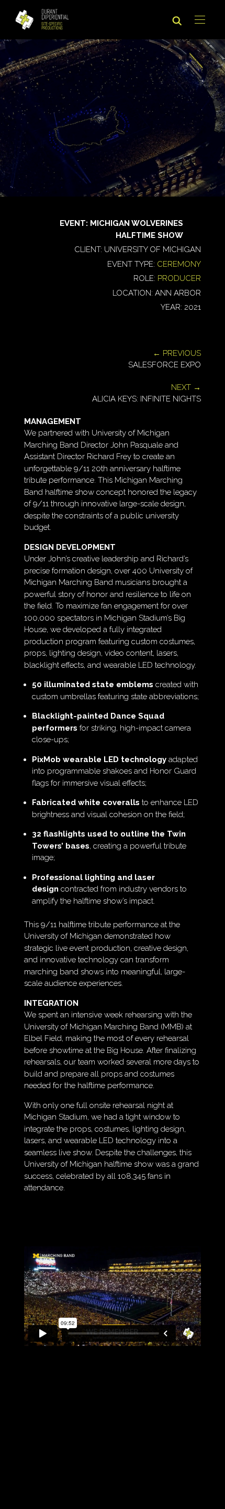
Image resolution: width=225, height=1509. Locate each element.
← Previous (177, 353)
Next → (186, 387)
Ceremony (179, 264)
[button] (199, 20)
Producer (179, 278)
